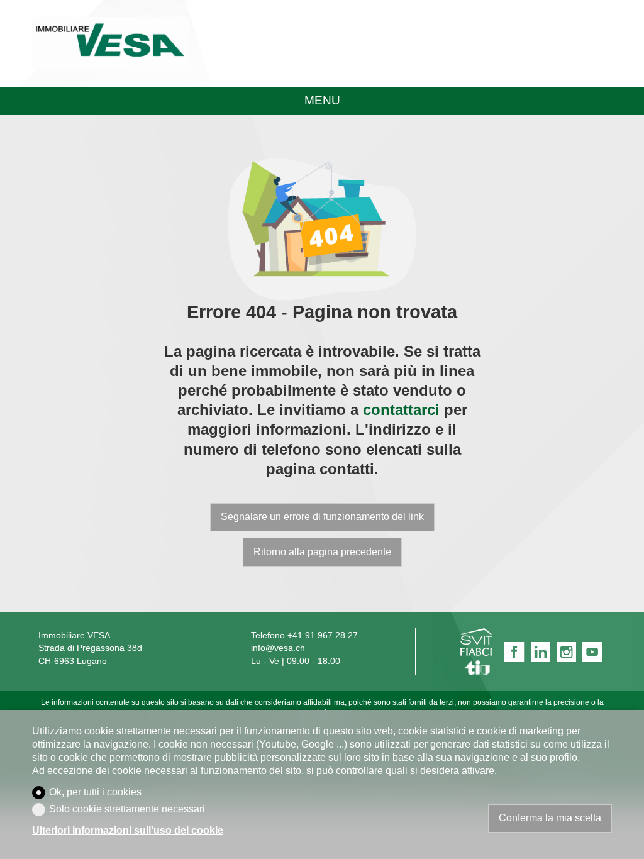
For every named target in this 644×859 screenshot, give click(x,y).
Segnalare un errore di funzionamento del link (322, 516)
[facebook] (514, 652)
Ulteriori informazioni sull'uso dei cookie (127, 830)
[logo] (110, 43)
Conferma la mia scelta (550, 817)
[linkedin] (540, 652)
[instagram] (566, 652)
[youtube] (592, 652)
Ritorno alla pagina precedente (322, 551)
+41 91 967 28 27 (322, 635)
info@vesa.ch (278, 648)
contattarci (401, 409)
